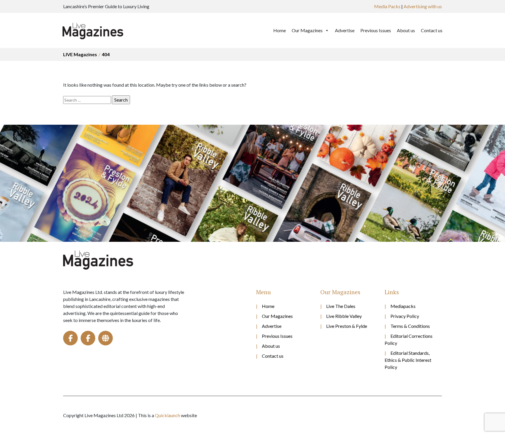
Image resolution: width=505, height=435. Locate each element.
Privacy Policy (404, 316)
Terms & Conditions (410, 326)
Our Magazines (307, 30)
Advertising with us (423, 6)
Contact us (431, 30)
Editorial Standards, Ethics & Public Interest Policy (408, 360)
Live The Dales (340, 306)
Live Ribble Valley (344, 316)
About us (406, 30)
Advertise (344, 30)
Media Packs (387, 6)
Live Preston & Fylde (346, 326)
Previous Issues (375, 30)
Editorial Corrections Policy (409, 339)
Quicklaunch (167, 415)
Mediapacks (403, 306)
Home (279, 30)
